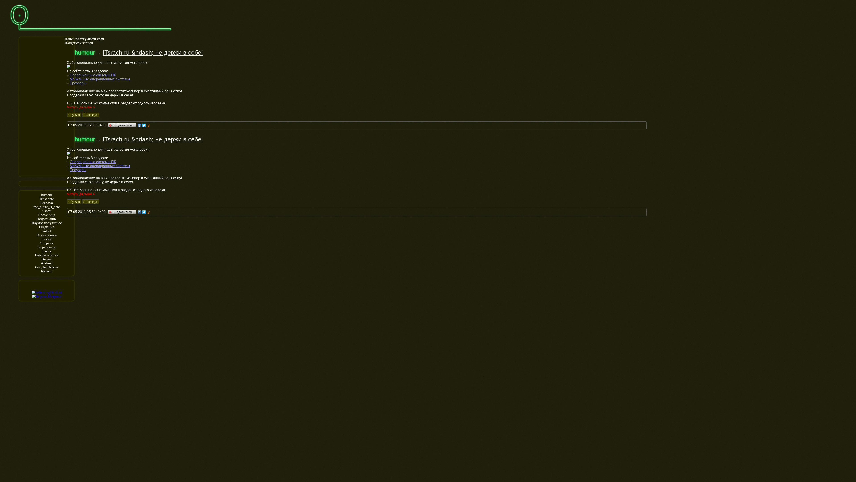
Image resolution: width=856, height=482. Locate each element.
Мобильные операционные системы (100, 79)
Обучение (46, 227)
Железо (46, 259)
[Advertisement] (46, 106)
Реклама (46, 203)
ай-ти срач (91, 115)
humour (46, 195)
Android (47, 263)
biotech (46, 231)
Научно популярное (47, 223)
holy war (74, 115)
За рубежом (47, 247)
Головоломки (47, 235)
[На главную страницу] (91, 33)
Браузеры (78, 83)
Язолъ (46, 211)
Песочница (46, 215)
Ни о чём (47, 199)
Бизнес (46, 239)
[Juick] (148, 125)
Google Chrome (46, 267)
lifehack (46, 271)
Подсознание (47, 219)
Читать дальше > (81, 107)
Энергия (46, 243)
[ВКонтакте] (139, 125)
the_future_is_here (47, 207)
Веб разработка (46, 255)
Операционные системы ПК (93, 75)
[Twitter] (144, 125)
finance (46, 251)
